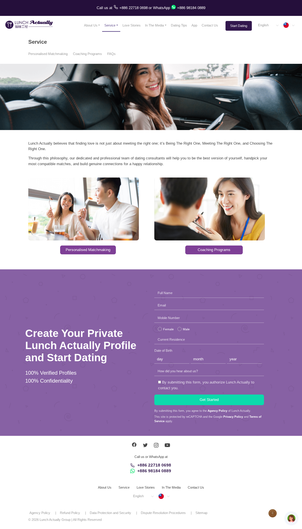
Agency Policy (217, 410)
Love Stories (131, 25)
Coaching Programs (87, 54)
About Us (90, 25)
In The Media (154, 25)
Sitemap (201, 513)
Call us (103, 8)
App (194, 25)
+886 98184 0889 (154, 471)
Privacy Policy (233, 416)
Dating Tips (179, 25)
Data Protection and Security (110, 513)
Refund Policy (70, 513)
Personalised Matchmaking (48, 54)
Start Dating (238, 26)
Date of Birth (163, 350)
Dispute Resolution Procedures (163, 513)
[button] (268, 25)
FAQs (111, 54)
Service (109, 25)
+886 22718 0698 (154, 465)
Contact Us (210, 25)
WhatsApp (161, 8)
